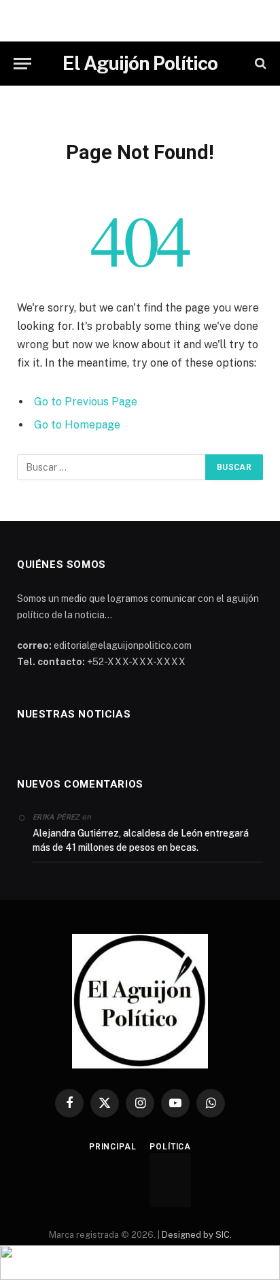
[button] (140, 1262)
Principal (113, 1146)
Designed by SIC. (197, 1235)
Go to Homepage (77, 424)
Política (170, 1146)
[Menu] (22, 63)
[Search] (259, 63)
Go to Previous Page (85, 401)
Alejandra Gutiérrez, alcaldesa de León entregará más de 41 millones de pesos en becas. (141, 840)
